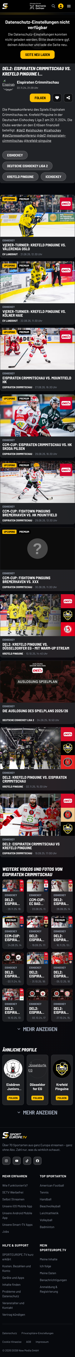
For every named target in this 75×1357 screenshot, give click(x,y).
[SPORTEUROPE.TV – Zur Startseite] (5, 6)
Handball (45, 1199)
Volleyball (46, 1220)
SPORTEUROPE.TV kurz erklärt (17, 1257)
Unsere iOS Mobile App (17, 1206)
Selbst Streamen (13, 1199)
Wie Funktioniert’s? (15, 1185)
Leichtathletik (49, 1213)
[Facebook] (37, 1161)
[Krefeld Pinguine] (62, 1069)
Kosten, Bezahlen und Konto (16, 1268)
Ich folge (45, 1266)
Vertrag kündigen (13, 1314)
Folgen (40, 98)
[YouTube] (17, 1161)
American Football (52, 1185)
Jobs (5, 1231)
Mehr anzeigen (40, 1029)
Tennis (44, 1192)
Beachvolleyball (50, 1206)
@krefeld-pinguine (37, 140)
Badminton (47, 1227)
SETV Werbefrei (12, 1192)
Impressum (42, 1341)
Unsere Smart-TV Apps (17, 1225)
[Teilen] (68, 97)
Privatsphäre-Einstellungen (37, 1333)
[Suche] (53, 6)
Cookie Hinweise (12, 1341)
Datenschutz (9, 1333)
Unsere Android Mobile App (17, 1215)
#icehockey (52, 130)
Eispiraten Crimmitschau (38, 82)
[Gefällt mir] (57, 97)
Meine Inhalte (49, 1259)
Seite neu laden (37, 54)
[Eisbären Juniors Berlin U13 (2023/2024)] (13, 1069)
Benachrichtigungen (53, 1280)
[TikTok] (27, 1161)
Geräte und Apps (13, 1278)
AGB (28, 1341)
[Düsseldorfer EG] (37, 1069)
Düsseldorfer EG (37, 1087)
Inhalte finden (11, 1284)
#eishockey (34, 130)
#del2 (20, 130)
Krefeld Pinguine (61, 1087)
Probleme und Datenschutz (11, 1294)
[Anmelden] (60, 6)
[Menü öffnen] (69, 6)
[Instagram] (6, 1161)
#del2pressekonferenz (19, 135)
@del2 (41, 135)
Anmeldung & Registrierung (49, 1289)
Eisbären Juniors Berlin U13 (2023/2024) (13, 1087)
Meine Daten (48, 1273)
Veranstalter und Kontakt (13, 1305)
